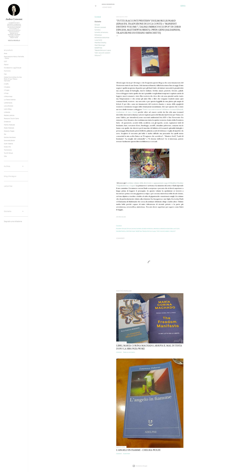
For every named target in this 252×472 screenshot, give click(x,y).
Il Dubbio (7, 87)
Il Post (6, 93)
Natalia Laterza (9, 115)
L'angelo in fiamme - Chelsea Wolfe (138, 449)
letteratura (98, 35)
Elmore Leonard (100, 27)
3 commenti (126, 453)
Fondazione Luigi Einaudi (12, 68)
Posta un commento (129, 352)
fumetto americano (101, 32)
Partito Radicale (9, 125)
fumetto (97, 30)
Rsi (5, 134)
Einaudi (97, 25)
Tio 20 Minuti (8, 153)
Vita (5, 156)
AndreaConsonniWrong (108, 4)
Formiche (7, 71)
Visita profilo (14, 40)
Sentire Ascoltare (10, 137)
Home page (107, 7)
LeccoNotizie (8, 106)
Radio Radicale (9, 128)
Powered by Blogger (141, 466)
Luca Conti (98, 40)
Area (5, 53)
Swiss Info (7, 147)
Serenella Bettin (9, 140)
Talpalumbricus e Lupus (103, 50)
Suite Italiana (8, 144)
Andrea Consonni (14, 19)
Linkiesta (7, 112)
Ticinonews (8, 150)
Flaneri (6, 65)
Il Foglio (6, 90)
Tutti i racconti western (102, 53)
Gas (5, 74)
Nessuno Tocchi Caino (11, 118)
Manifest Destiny (100, 43)
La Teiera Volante (10, 100)
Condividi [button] (98, 17)
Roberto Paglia (9, 131)
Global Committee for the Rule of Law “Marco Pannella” (13, 79)
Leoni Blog (7, 109)
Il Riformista (8, 96)
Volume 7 (98, 55)
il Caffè (6, 84)
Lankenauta (8, 103)
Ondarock (7, 122)
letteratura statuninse (102, 37)
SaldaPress (98, 48)
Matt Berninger (100, 45)
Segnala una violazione (13, 221)
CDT (5, 61)
